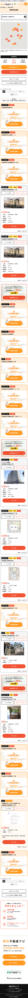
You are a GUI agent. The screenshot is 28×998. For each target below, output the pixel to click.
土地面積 (11, 100)
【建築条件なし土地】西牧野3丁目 (10, 803)
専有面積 (20, 100)
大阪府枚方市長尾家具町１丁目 (9, 635)
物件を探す (14, 957)
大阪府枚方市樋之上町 (7, 464)
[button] (15, 44)
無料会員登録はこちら (14, 67)
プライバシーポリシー (10, 995)
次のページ (21, 91)
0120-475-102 (15, 948)
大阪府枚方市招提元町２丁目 (9, 513)
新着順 (4, 100)
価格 (8, 100)
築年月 (24, 100)
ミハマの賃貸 (19, 990)
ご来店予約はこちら (14, 72)
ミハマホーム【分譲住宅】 (14, 988)
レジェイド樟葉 (5, 462)
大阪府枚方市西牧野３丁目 (8, 805)
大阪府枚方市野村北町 (7, 560)
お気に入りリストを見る (14, 79)
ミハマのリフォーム (11, 990)
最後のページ (14, 94)
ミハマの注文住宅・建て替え (14, 991)
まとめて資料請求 (8, 242)
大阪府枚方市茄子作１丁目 (8, 699)
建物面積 (16, 100)
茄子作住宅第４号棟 (6, 697)
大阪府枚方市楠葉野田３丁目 (9, 190)
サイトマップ (19, 995)
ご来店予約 (14, 963)
